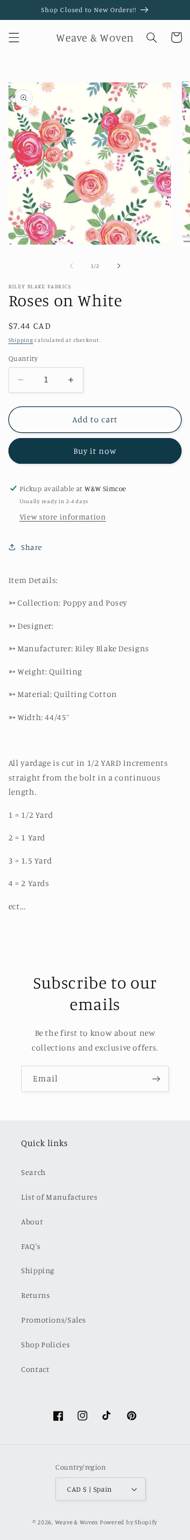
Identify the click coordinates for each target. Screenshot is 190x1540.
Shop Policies (45, 1344)
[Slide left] (71, 265)
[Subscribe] (156, 1078)
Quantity (22, 358)
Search (33, 1172)
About (32, 1221)
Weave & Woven (77, 1522)
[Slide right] (118, 265)
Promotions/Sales (53, 1319)
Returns (35, 1295)
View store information (63, 516)
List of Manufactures (59, 1196)
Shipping (20, 340)
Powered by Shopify (128, 1522)
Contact (35, 1369)
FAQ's (30, 1246)
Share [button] (31, 547)
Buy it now (95, 451)
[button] (14, 37)
